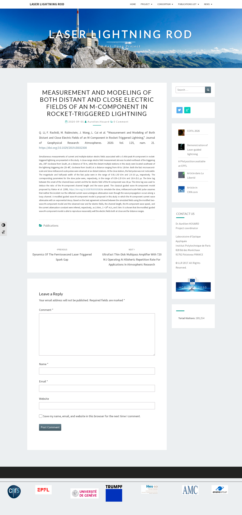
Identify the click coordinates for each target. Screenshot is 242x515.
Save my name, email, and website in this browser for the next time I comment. (92, 416)
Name (43, 364)
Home (133, 4)
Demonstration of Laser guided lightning (197, 149)
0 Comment (121, 121)
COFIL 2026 (193, 130)
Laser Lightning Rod (47, 4)
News (207, 4)
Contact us (185, 214)
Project (145, 4)
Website (44, 399)
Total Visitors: (187, 318)
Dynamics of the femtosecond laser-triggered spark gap (62, 254)
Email (43, 381)
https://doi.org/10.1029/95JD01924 (84, 189)
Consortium (164, 4)
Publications (50, 225)
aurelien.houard (98, 121)
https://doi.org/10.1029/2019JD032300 (63, 148)
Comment (46, 310)
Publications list (187, 4)
